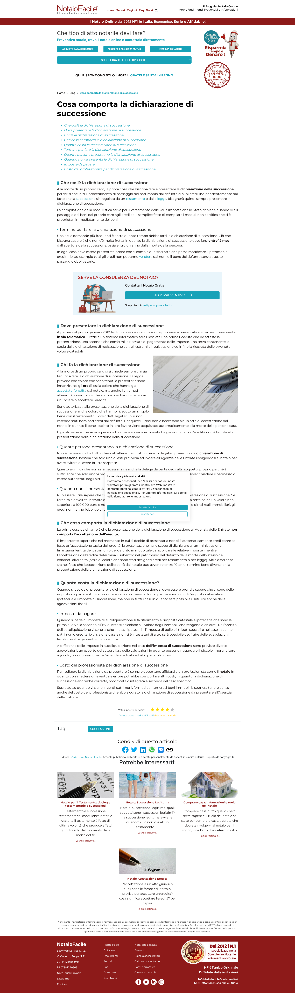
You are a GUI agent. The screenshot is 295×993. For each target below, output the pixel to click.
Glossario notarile (145, 972)
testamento (135, 199)
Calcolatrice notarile (147, 961)
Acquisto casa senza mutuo (124, 49)
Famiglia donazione (170, 49)
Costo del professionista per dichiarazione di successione (109, 169)
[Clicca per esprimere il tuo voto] (172, 709)
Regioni (132, 10)
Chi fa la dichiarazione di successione (93, 135)
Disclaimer (64, 978)
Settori (120, 10)
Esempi (139, 950)
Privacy (76, 973)
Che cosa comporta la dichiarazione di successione (105, 140)
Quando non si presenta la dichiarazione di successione (108, 159)
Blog (72, 93)
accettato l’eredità (71, 390)
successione (85, 199)
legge (161, 199)
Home (110, 10)
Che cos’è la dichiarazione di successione (96, 125)
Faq (141, 10)
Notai (149, 10)
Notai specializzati (146, 944)
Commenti (110, 972)
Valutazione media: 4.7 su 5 (147, 715)
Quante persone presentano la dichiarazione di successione (112, 155)
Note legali (64, 973)
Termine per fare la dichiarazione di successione (102, 150)
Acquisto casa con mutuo (77, 49)
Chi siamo (110, 950)
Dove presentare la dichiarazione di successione (102, 130)
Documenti (111, 955)
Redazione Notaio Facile (86, 757)
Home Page (111, 944)
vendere (145, 257)
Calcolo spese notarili (148, 955)
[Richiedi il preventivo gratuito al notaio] (217, 74)
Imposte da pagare (79, 164)
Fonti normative (145, 967)
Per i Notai (110, 978)
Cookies (62, 984)
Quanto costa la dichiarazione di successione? (101, 145)
